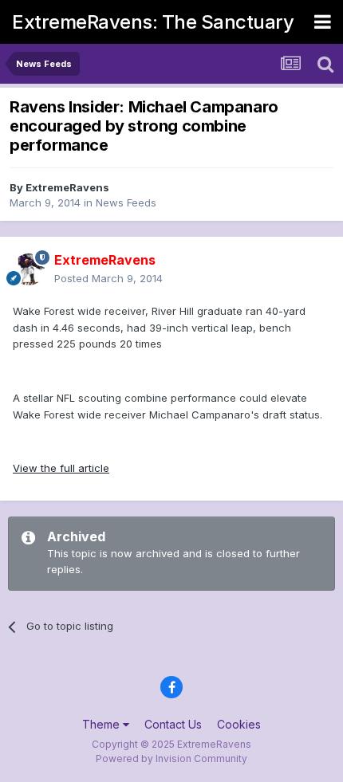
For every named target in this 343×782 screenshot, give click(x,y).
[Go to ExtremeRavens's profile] (29, 269)
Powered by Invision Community (171, 758)
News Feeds (126, 202)
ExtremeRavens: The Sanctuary (153, 21)
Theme (102, 724)
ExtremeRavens (67, 187)
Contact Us (173, 724)
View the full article (61, 468)
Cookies (239, 724)
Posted (108, 278)
